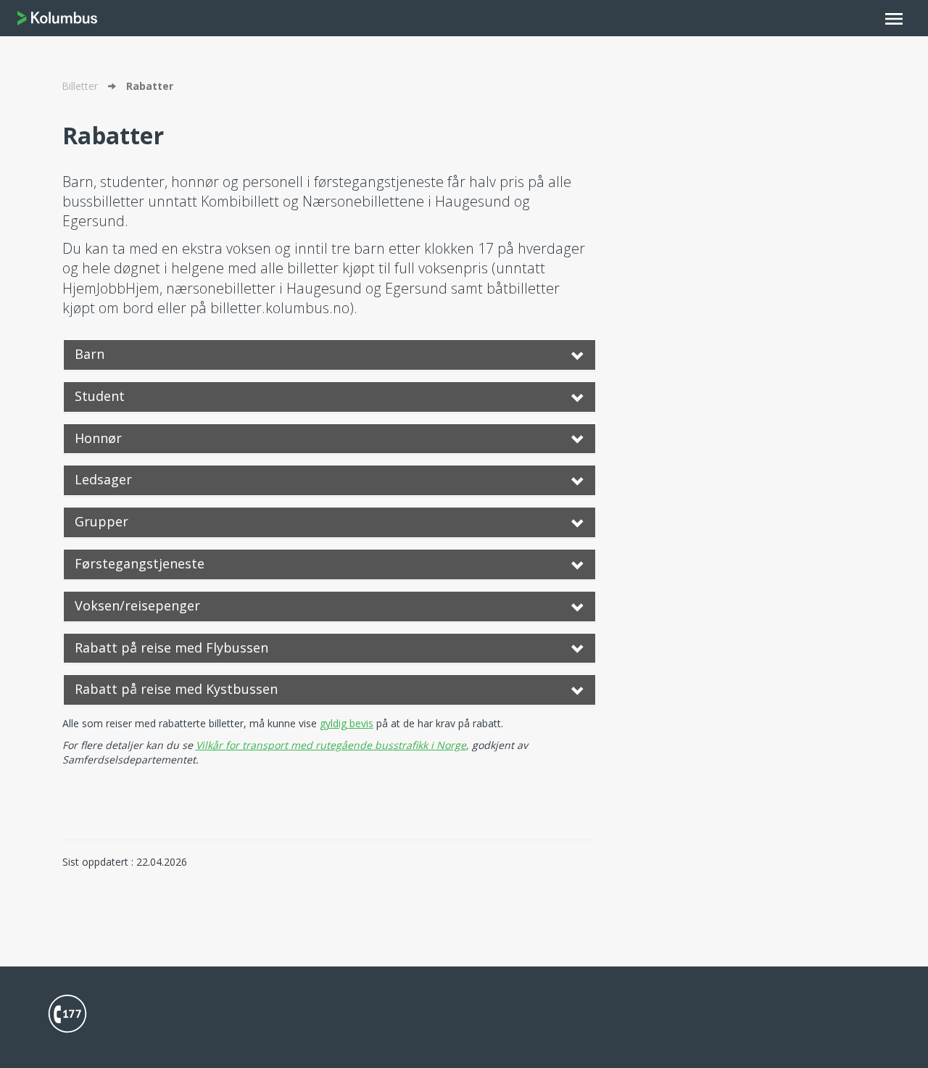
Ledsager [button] (103, 479)
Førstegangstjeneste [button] (139, 563)
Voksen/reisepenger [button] (137, 605)
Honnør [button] (98, 438)
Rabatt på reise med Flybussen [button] (171, 647)
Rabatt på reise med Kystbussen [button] (176, 688)
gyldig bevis (346, 723)
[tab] (329, 355)
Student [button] (100, 396)
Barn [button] (89, 354)
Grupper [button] (101, 521)
